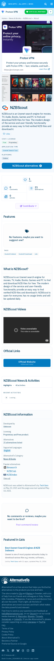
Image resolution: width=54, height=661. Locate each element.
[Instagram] (28, 650)
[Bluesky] (18, 650)
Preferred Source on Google (14, 643)
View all (6, 478)
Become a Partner (10, 640)
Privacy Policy (8, 631)
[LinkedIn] (33, 650)
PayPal (42, 622)
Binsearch (12, 467)
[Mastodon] (13, 650)
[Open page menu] (51, 4)
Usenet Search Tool (10, 150)
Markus (29, 593)
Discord (33, 613)
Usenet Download (25, 254)
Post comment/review (27, 524)
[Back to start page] (3, 4)
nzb (36, 254)
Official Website (27, 362)
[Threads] (23, 650)
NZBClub (11, 471)
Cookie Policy (7, 634)
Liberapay (31, 622)
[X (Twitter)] (8, 650)
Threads (39, 616)
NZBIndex (12, 474)
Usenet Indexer (10, 254)
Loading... (12, 398)
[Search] (45, 4)
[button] (6, 134)
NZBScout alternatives (25, 165)
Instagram (6, 619)
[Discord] (3, 650)
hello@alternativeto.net (12, 613)
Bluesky (31, 616)
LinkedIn (18, 619)
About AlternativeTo (11, 637)
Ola (20, 593)
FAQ (3, 625)
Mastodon (22, 616)
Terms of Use (7, 628)
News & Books (9, 459)
